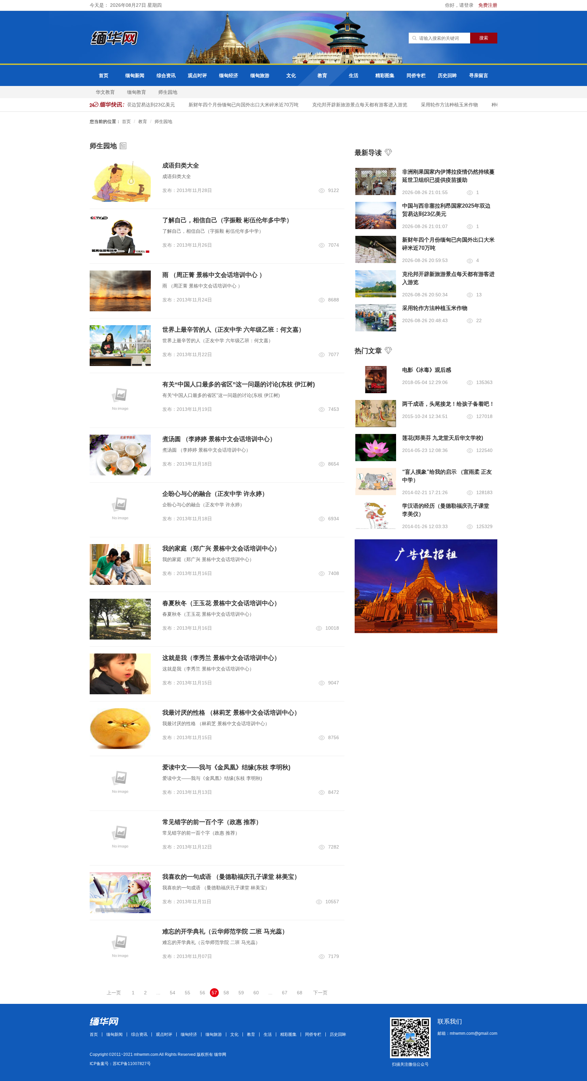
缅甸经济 (228, 75)
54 (172, 992)
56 (202, 992)
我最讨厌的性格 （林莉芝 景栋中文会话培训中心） (231, 712)
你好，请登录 (460, 5)
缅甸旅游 (259, 75)
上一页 (114, 992)
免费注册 (487, 5)
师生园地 (167, 92)
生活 (353, 75)
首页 (103, 75)
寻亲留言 (478, 75)
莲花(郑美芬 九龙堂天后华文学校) (442, 438)
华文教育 (105, 92)
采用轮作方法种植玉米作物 (435, 104)
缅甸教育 (136, 92)
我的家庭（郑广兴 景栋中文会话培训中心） (221, 548)
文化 (291, 75)
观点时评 (197, 75)
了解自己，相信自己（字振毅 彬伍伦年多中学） (227, 220)
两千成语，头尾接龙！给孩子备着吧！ (448, 404)
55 (187, 992)
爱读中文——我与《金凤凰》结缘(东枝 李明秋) (226, 767)
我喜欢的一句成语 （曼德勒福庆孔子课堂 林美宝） (231, 876)
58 (226, 992)
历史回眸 (447, 75)
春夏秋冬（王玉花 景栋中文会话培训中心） (221, 603)
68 (299, 992)
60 (256, 992)
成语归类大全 (180, 165)
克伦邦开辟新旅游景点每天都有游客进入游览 (346, 104)
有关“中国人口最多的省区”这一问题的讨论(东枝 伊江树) (238, 384)
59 (241, 992)
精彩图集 (384, 75)
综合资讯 (166, 75)
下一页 (320, 992)
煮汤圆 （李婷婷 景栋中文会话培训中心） (219, 439)
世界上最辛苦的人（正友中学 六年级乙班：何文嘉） (233, 329)
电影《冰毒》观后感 (426, 370)
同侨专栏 (416, 75)
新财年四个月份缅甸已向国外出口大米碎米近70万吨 (230, 104)
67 (284, 992)
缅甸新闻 (134, 75)
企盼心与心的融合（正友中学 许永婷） (215, 493)
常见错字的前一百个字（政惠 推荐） (212, 822)
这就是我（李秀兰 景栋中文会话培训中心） (221, 658)
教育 (322, 75)
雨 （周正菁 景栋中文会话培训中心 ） (213, 275)
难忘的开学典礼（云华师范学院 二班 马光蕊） (225, 931)
